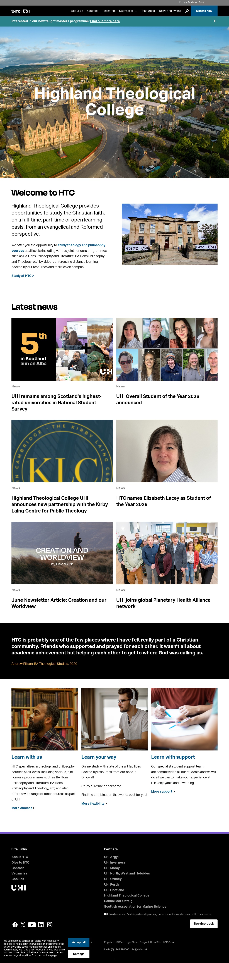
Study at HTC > (22, 276)
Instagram (49, 924)
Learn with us (26, 757)
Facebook (15, 924)
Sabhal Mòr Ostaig (118, 901)
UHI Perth (111, 884)
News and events (170, 10)
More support (161, 791)
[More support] (184, 719)
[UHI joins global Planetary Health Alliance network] (167, 553)
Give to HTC (20, 862)
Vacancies (19, 873)
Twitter (23, 924)
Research (109, 10)
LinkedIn (41, 924)
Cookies (17, 879)
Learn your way (98, 757)
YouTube (32, 924)
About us (77, 10)
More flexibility (92, 803)
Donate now (204, 10)
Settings (78, 954)
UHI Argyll (112, 857)
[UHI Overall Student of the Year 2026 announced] (167, 349)
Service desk (204, 923)
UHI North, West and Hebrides (127, 873)
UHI (106, 914)
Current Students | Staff (191, 2)
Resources (148, 10)
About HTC (19, 857)
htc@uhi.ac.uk (139, 949)
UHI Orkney (113, 879)
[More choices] (44, 719)
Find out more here (105, 21)
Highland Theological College (114, 102)
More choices (21, 808)
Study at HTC (128, 10)
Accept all (79, 942)
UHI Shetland (114, 890)
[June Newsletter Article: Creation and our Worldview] (62, 553)
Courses (92, 10)
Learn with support (173, 757)
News (15, 386)
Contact (17, 868)
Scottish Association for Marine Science (135, 906)
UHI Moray (112, 868)
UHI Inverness (115, 862)
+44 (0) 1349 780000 (117, 949)
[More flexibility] (114, 719)
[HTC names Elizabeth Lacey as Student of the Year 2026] (167, 451)
